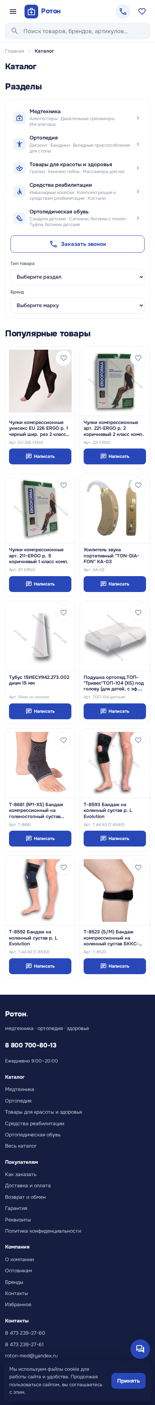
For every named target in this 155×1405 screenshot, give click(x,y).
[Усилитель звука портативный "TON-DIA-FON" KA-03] (115, 508)
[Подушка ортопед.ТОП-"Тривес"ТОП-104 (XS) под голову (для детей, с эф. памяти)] (115, 636)
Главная (14, 51)
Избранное (18, 1304)
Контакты (16, 1293)
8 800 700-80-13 (31, 1045)
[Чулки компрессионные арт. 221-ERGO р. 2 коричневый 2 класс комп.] (115, 381)
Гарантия (16, 1208)
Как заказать (20, 1174)
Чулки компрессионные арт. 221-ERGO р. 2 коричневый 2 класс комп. (114, 428)
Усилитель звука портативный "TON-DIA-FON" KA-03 (111, 556)
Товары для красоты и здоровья (43, 1112)
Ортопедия (18, 1100)
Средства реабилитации (34, 1123)
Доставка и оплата (28, 1185)
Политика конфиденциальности (43, 1231)
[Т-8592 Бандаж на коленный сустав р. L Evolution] (40, 890)
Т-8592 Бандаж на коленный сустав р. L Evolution (33, 938)
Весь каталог (21, 1146)
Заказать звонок (77, 244)
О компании (19, 1259)
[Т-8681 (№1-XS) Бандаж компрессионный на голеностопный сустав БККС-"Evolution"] (40, 763)
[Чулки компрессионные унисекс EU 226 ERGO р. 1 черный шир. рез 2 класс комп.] (40, 381)
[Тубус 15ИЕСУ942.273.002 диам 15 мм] (40, 636)
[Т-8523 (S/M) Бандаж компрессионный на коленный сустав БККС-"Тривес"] (115, 890)
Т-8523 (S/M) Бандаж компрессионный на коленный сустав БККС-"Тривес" (111, 938)
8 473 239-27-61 (24, 1344)
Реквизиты (18, 1219)
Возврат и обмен (25, 1197)
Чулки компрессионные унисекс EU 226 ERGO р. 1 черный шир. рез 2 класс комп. (38, 428)
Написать (40, 456)
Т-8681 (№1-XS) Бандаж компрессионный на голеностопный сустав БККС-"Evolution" (36, 810)
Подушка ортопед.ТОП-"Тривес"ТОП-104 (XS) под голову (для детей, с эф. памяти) (114, 683)
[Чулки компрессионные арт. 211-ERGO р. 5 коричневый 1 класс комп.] (40, 508)
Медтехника (19, 1089)
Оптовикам (18, 1270)
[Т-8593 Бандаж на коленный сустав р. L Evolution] (115, 763)
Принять (128, 1380)
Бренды (14, 1282)
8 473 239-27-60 (25, 1333)
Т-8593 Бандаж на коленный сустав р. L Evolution (108, 810)
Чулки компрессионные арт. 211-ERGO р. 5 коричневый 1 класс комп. (38, 556)
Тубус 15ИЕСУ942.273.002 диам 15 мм (39, 680)
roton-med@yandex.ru (31, 1355)
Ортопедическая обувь (33, 1134)
